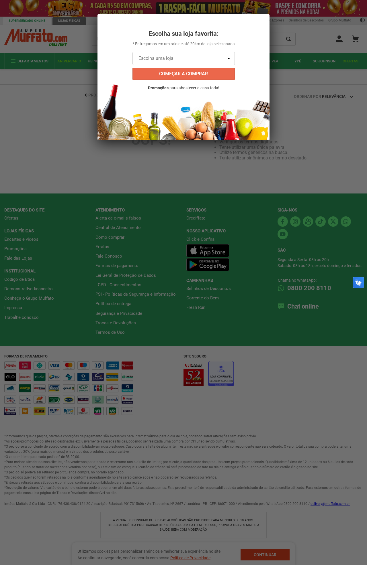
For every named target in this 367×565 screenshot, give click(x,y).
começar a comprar (183, 73)
